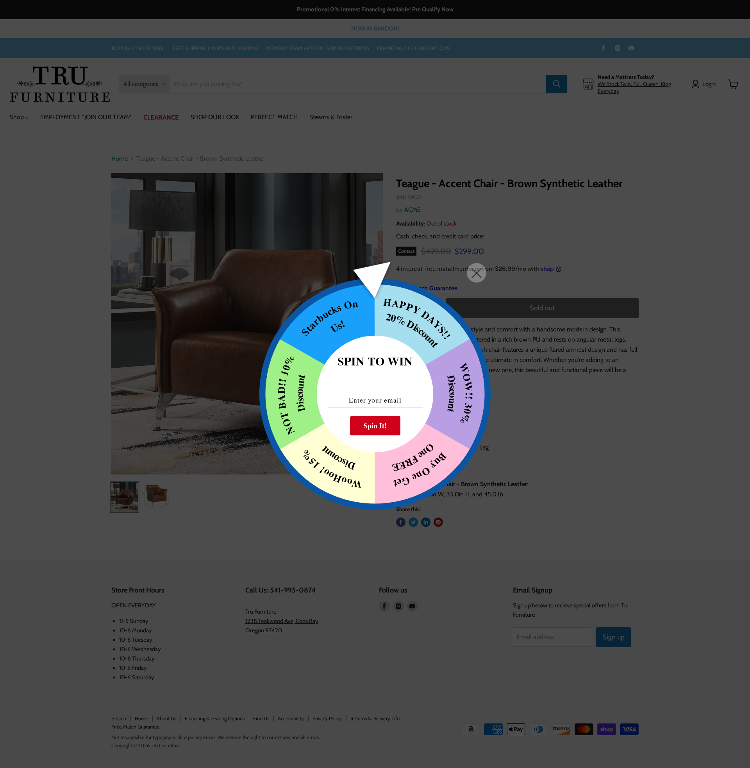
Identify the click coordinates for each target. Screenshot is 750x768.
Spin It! (375, 426)
